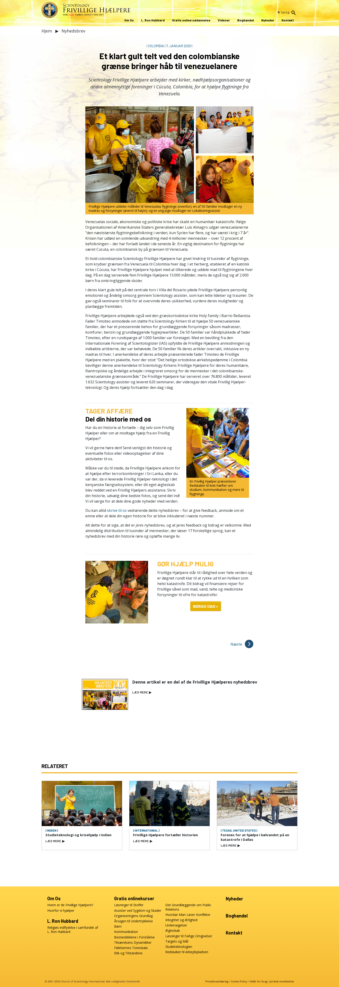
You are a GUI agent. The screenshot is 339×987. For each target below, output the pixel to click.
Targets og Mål (176, 941)
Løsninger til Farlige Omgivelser (188, 936)
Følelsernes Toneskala (131, 948)
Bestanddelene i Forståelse (134, 937)
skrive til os (117, 510)
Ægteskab (172, 931)
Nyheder (267, 20)
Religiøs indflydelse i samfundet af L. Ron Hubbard (72, 930)
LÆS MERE (142, 692)
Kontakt (288, 20)
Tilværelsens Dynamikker (133, 942)
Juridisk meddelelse (282, 981)
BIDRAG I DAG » (205, 606)
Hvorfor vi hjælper (60, 910)
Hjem (47, 31)
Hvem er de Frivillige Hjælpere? (70, 905)
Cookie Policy (239, 981)
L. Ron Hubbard (153, 20)
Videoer (224, 20)
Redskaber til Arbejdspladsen (186, 952)
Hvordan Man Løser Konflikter (187, 915)
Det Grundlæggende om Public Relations (188, 907)
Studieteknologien (178, 947)
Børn (118, 926)
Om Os (129, 20)
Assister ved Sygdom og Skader (137, 910)
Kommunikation (126, 932)
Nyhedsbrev (73, 31)
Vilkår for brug (258, 981)
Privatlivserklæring (216, 981)
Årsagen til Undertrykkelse (133, 921)
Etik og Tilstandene (128, 953)
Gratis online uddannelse (191, 20)
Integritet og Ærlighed (181, 920)
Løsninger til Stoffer (128, 905)
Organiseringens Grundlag (133, 916)
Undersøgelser (176, 925)
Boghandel (245, 20)
